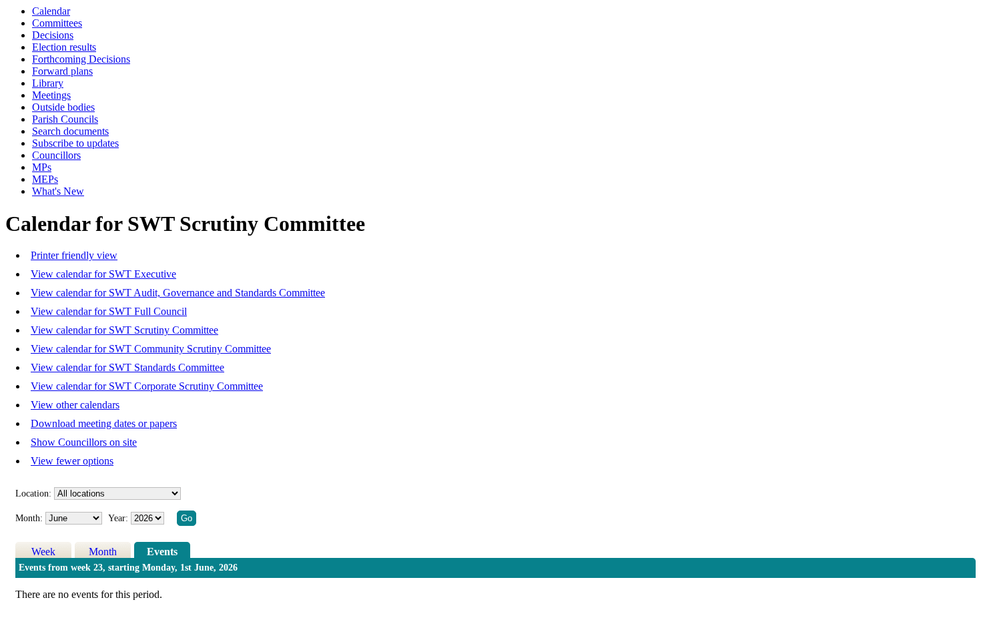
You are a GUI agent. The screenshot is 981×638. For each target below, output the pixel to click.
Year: (119, 518)
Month (103, 551)
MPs (41, 167)
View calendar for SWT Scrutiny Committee (124, 330)
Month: (29, 518)
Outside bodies (63, 107)
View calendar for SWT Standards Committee (127, 367)
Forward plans (62, 71)
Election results (64, 47)
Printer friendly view (74, 255)
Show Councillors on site (84, 442)
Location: (33, 494)
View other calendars (75, 404)
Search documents (70, 131)
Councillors (56, 155)
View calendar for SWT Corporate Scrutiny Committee (147, 386)
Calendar (51, 11)
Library (47, 83)
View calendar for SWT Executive (103, 274)
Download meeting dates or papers (104, 423)
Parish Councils (65, 119)
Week (43, 551)
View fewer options (72, 460)
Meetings (51, 95)
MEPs (45, 179)
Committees (57, 23)
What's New (58, 191)
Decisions (52, 35)
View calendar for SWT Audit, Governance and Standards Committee (178, 292)
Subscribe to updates (75, 143)
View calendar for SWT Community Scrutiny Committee (151, 348)
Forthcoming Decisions (81, 59)
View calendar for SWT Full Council (109, 311)
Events (162, 551)
